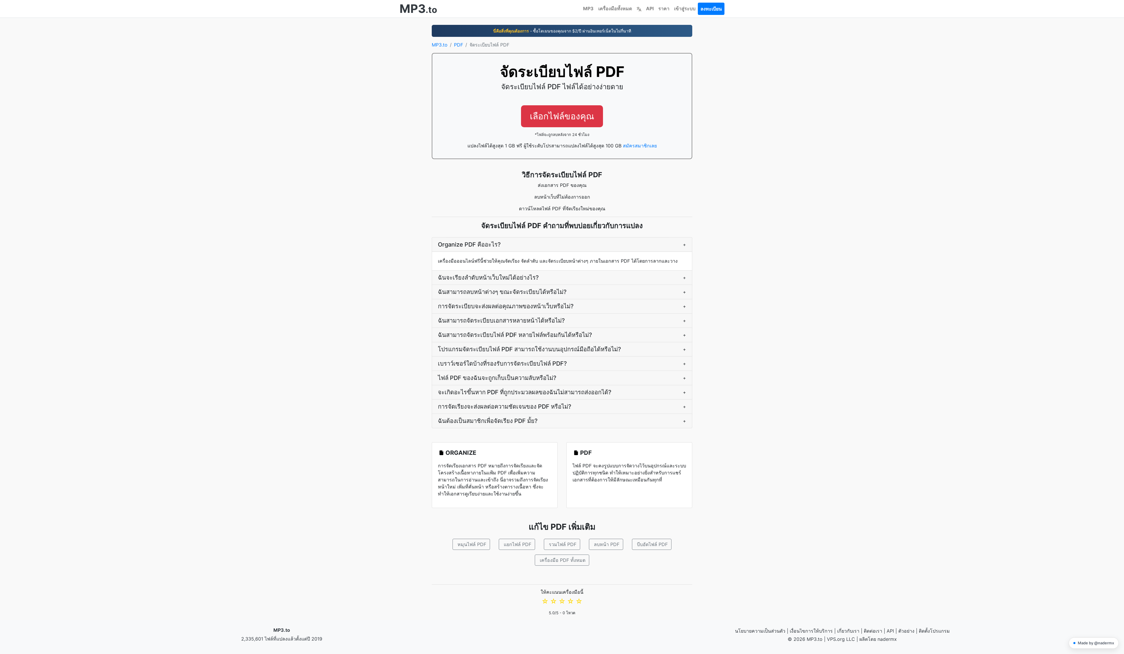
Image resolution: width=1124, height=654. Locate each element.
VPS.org (836, 639)
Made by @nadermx (1096, 643)
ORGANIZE (461, 452)
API (650, 8)
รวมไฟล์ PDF (562, 544)
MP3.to (440, 45)
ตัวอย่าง (906, 631)
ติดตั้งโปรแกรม (934, 631)
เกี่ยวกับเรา (848, 631)
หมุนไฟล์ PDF (472, 544)
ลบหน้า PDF (606, 544)
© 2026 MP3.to (805, 639)
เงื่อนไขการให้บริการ (811, 631)
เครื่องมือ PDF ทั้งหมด (562, 560)
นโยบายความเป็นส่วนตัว (760, 631)
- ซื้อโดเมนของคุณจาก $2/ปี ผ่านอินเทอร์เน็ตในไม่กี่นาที (562, 30)
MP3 (588, 8)
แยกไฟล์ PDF (517, 544)
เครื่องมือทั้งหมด (615, 8)
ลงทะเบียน (711, 9)
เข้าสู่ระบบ (684, 8)
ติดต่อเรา (873, 631)
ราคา (663, 8)
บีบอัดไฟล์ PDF (652, 544)
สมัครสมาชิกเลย (640, 146)
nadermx (887, 639)
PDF (458, 45)
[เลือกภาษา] (639, 8)
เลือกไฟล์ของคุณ (562, 116)
